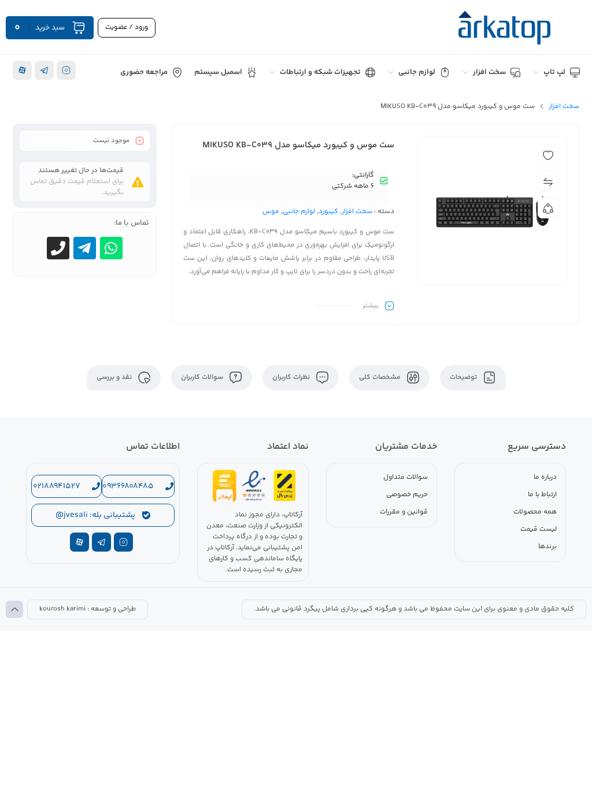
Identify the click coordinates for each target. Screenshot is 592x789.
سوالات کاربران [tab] (203, 377)
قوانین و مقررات (404, 512)
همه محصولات (535, 512)
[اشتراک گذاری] (548, 208)
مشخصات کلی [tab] (380, 377)
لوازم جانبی (299, 211)
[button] (414, 609)
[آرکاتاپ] (504, 28)
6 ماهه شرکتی (353, 186)
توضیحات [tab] (464, 377)
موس (270, 211)
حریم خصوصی (407, 494)
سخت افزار (564, 106)
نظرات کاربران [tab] (292, 377)
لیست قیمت (538, 529)
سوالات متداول (405, 477)
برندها (547, 546)
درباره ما (545, 477)
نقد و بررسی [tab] (115, 377)
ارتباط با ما (542, 494)
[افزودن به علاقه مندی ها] (548, 154)
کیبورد (328, 211)
